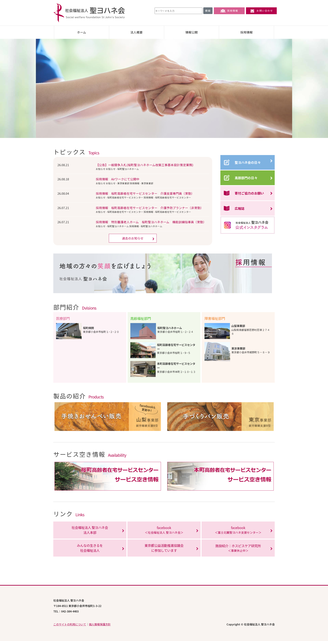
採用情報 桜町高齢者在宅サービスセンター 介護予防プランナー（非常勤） (149, 208)
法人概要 (136, 32)
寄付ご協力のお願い (249, 193)
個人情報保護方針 (100, 624)
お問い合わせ (265, 10)
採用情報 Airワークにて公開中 (117, 179)
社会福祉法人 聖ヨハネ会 (89, 12)
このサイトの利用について (69, 624)
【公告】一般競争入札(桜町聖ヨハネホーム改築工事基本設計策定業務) (144, 165)
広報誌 (239, 208)
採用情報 (232, 10)
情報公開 (191, 32)
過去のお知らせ (133, 238)
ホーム (81, 32)
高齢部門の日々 (246, 177)
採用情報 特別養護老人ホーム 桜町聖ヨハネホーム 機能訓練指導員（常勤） (151, 222)
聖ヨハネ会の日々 (248, 162)
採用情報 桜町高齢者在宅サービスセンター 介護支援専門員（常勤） (145, 193)
